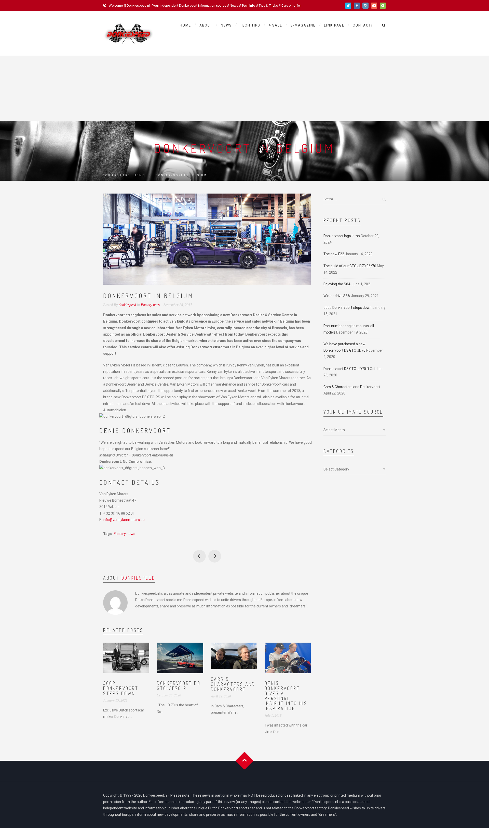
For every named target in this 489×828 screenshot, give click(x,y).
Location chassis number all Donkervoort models (199, 556)
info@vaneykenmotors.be (124, 520)
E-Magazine (303, 25)
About (205, 25)
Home (185, 25)
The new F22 (333, 254)
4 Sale (275, 25)
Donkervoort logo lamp (341, 236)
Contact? (363, 25)
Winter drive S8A (336, 296)
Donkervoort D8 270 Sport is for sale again (214, 556)
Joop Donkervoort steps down (121, 688)
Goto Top (245, 760)
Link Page (334, 25)
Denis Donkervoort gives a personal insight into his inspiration (286, 695)
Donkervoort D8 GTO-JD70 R (178, 685)
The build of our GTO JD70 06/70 (349, 266)
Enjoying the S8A (337, 284)
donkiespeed (138, 578)
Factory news (150, 305)
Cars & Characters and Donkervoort (233, 684)
